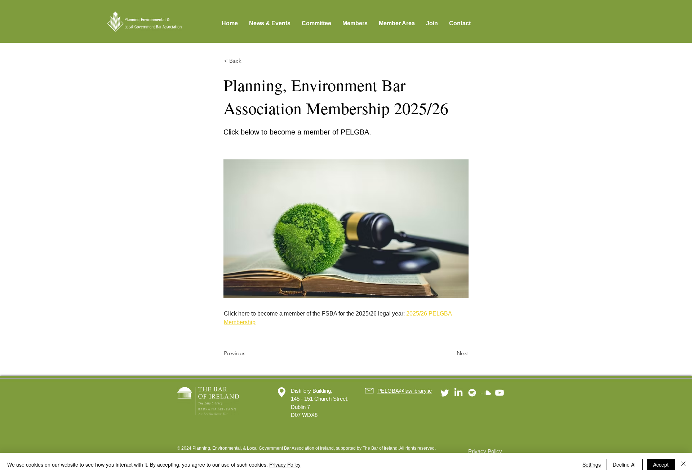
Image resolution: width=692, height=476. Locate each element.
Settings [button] (591, 464)
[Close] (683, 464)
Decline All (624, 464)
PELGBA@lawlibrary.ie (404, 391)
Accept (661, 464)
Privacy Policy (285, 464)
